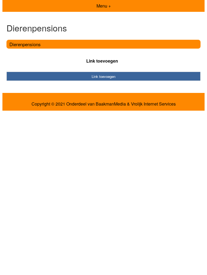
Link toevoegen (102, 61)
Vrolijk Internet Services (153, 104)
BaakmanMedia (111, 104)
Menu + (103, 6)
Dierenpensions (25, 44)
